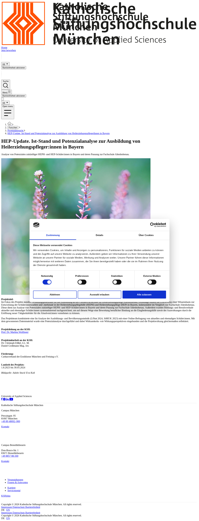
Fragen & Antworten (17, 482)
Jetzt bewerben (8, 50)
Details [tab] (99, 235)
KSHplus (5, 495)
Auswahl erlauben (99, 294)
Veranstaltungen (15, 479)
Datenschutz (19, 507)
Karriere (11, 487)
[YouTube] (11, 399)
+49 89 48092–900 (10, 421)
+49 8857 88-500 (9, 456)
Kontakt (5, 426)
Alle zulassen (144, 294)
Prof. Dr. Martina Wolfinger (14, 332)
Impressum (7, 507)
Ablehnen (55, 294)
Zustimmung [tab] (53, 235)
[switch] (82, 282)
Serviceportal (13, 490)
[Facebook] (2, 399)
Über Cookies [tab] (146, 235)
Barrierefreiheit (32, 507)
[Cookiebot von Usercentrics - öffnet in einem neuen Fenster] (152, 224)
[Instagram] (4, 399)
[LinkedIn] (7, 399)
